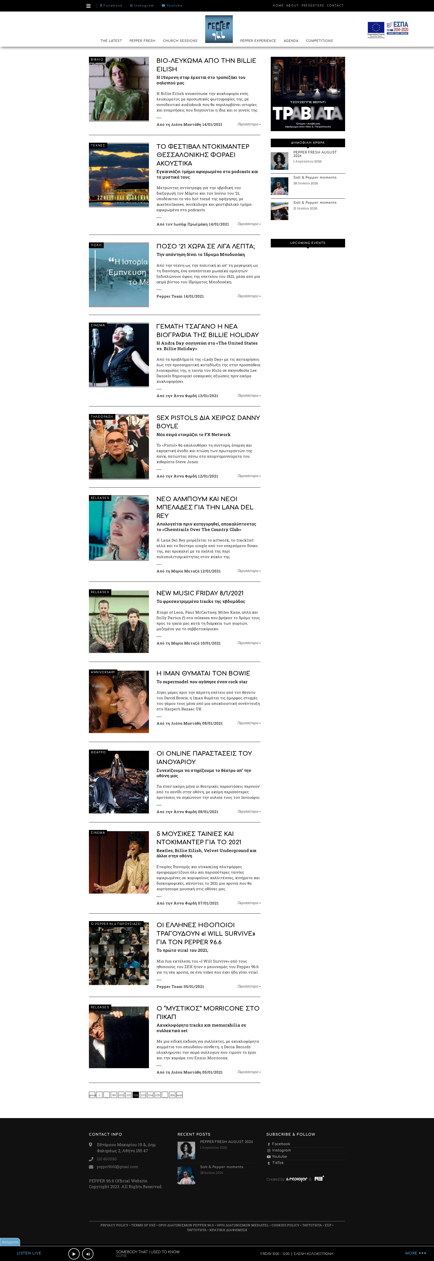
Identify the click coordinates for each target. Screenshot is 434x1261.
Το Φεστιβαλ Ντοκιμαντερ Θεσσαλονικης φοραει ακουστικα (202, 155)
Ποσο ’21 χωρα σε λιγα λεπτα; (205, 246)
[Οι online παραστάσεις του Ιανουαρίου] (119, 782)
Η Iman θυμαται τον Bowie (203, 673)
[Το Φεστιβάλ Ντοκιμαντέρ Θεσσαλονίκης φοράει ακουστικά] (119, 175)
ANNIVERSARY (103, 672)
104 (150, 1095)
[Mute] (87, 1253)
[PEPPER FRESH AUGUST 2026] (279, 161)
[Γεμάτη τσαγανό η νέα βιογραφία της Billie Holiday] (119, 355)
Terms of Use (143, 1225)
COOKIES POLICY (285, 1225)
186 (172, 1095)
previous (92, 1095)
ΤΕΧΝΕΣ (98, 145)
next (179, 1095)
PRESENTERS (313, 5)
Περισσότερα (248, 124)
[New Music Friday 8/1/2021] (119, 621)
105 (157, 1095)
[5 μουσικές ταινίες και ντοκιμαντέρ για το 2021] (119, 862)
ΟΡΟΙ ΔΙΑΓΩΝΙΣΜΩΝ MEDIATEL (243, 1225)
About (292, 5)
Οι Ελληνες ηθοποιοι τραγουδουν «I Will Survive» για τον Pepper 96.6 (205, 933)
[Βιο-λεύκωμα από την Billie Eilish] (119, 89)
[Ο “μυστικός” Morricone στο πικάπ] (119, 1037)
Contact (335, 5)
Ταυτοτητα (312, 1225)
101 (128, 1095)
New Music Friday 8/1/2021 (200, 593)
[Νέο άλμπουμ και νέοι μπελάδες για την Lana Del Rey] (119, 528)
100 (121, 1095)
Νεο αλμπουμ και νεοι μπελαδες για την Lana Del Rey (204, 507)
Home (278, 5)
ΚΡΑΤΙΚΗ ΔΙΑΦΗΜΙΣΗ (228, 1230)
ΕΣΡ (328, 1225)
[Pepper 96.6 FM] (219, 29)
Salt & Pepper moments (315, 178)
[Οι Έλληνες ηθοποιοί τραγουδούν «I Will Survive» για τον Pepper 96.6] (119, 953)
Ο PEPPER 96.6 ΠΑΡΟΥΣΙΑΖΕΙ (116, 924)
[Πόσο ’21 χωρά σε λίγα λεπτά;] (119, 274)
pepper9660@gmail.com (117, 1166)
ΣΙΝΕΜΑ (98, 325)
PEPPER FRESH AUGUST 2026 (315, 154)
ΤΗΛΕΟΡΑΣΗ (102, 416)
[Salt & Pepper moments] (279, 186)
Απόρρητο (10, 1242)
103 (143, 1095)
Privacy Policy (114, 1225)
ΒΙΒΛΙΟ (97, 59)
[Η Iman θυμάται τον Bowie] (119, 701)
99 (114, 1095)
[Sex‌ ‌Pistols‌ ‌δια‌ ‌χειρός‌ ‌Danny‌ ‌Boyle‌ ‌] (119, 447)
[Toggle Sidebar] (88, 6)
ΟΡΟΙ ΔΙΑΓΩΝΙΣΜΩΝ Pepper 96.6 (186, 1225)
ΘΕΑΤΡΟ (98, 752)
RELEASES (100, 498)
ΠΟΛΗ (96, 245)
